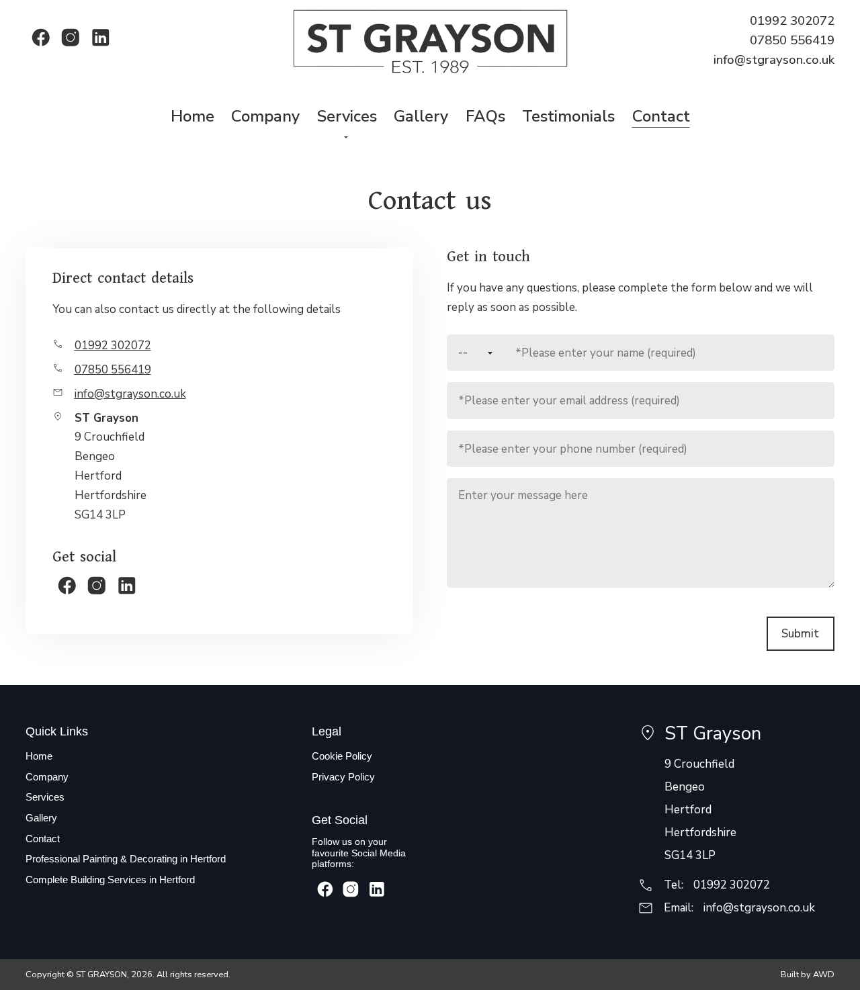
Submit (800, 633)
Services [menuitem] (347, 116)
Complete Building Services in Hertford (110, 879)
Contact (43, 838)
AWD (823, 975)
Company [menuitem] (265, 116)
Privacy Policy (343, 776)
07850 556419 (792, 40)
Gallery (41, 817)
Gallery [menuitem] (421, 116)
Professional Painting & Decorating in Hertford (126, 858)
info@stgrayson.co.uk (774, 60)
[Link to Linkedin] (100, 37)
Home (39, 756)
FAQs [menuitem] (485, 116)
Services (45, 797)
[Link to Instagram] (70, 37)
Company (47, 776)
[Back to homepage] (430, 41)
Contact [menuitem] (661, 116)
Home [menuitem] (192, 116)
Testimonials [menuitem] (568, 116)
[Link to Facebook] (40, 37)
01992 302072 (792, 21)
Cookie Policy (342, 756)
